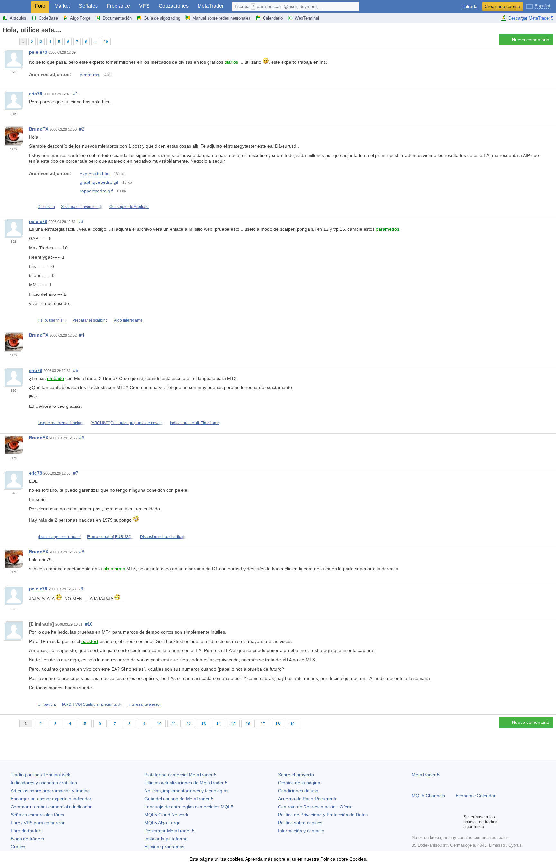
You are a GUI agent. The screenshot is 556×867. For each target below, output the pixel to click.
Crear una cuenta (502, 6)
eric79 (35, 93)
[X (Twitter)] (436, 822)
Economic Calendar (476, 795)
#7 (75, 473)
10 (159, 724)
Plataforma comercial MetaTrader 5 (180, 774)
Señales (88, 6)
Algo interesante (128, 320)
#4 (81, 335)
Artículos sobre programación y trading (50, 790)
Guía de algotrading (162, 18)
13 (203, 724)
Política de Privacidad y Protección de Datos (323, 814)
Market (62, 6)
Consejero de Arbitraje (129, 206)
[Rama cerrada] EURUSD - (110, 537)
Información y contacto (301, 830)
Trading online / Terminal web (40, 774)
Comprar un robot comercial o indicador (51, 806)
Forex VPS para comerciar (38, 822)
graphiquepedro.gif (99, 182)
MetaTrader (211, 6)
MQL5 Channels (428, 795)
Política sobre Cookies (343, 859)
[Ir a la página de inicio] (4, 41)
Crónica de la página (299, 782)
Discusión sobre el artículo (163, 537)
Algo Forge (80, 18)
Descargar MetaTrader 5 (530, 18)
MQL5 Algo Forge (162, 822)
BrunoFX (38, 129)
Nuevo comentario (530, 39)
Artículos (18, 18)
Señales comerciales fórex (37, 814)
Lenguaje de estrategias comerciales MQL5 (188, 806)
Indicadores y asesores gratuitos (44, 782)
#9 (80, 588)
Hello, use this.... (52, 320)
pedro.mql (90, 74)
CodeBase (48, 18)
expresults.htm (95, 173)
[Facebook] (416, 822)
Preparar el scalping (90, 320)
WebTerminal (307, 18)
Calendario (273, 18)
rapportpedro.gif (96, 190)
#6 (81, 437)
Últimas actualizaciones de (185, 782)
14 (218, 724)
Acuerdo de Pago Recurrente (308, 798)
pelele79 (38, 52)
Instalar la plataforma (166, 838)
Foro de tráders (26, 830)
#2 (81, 129)
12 (189, 724)
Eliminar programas (164, 846)
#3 (80, 221)
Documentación (117, 18)
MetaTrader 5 (426, 774)
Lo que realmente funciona (61, 423)
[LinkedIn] (457, 822)
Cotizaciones (174, 6)
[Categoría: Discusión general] (12, 41)
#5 (75, 370)
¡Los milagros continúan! (59, 537)
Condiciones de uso (298, 790)
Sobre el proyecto (296, 774)
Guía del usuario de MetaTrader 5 (179, 798)
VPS (144, 6)
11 (174, 724)
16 (248, 724)
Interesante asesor (144, 704)
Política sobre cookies (300, 822)
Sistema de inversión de (82, 206)
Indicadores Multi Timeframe (194, 423)
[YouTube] (446, 822)
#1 (75, 93)
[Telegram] (426, 822)
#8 (81, 551)
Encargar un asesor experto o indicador (51, 798)
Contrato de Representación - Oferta (315, 806)
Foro (40, 6)
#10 (89, 624)
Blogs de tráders (27, 838)
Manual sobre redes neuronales (221, 18)
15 (233, 724)
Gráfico (18, 846)
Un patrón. (47, 704)
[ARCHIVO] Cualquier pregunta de (92, 704)
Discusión (46, 206)
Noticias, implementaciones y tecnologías (186, 790)
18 (277, 724)
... (95, 42)
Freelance (118, 6)
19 (106, 42)
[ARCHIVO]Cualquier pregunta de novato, (127, 423)
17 (263, 724)
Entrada (469, 6)
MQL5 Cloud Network (166, 814)
